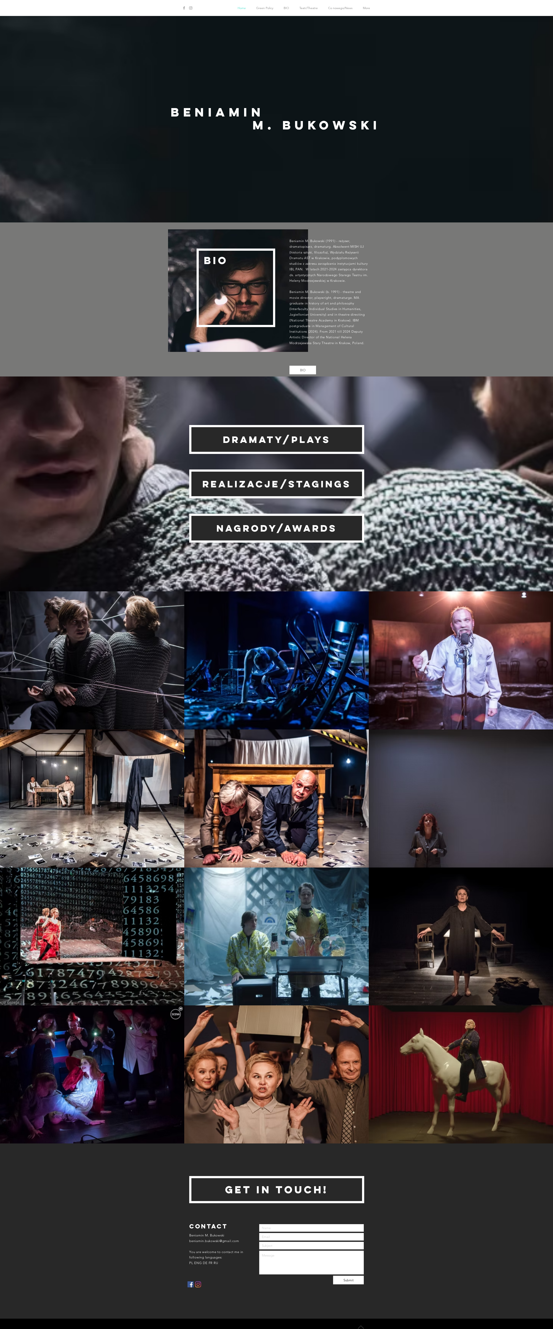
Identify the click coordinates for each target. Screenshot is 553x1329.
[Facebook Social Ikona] (191, 1284)
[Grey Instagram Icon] (191, 8)
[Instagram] (198, 1284)
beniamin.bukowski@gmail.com (214, 1241)
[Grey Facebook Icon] (184, 8)
